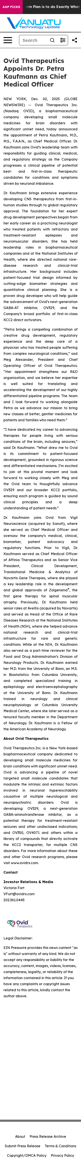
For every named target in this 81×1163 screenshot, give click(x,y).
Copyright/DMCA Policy (26, 1155)
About (20, 1136)
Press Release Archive (48, 1136)
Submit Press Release (22, 1146)
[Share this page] (74, 40)
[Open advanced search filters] (62, 40)
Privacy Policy (62, 1155)
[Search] (52, 40)
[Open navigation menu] (7, 40)
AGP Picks (11, 7)
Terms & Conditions (60, 1146)
